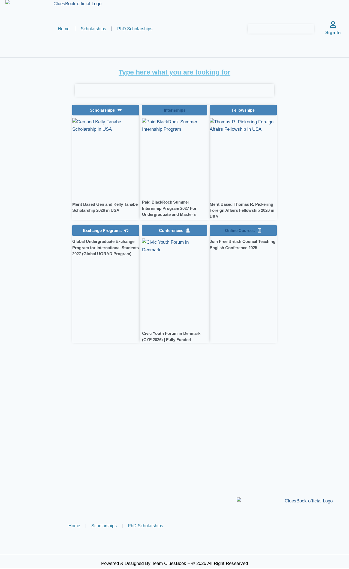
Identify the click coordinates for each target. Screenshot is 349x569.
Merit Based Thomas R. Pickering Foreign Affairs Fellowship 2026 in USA (242, 210)
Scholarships (93, 28)
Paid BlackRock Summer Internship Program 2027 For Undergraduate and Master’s (169, 208)
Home (64, 28)
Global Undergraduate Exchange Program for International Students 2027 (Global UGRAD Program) (105, 247)
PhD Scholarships (134, 28)
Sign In (333, 32)
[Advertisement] (36, 209)
